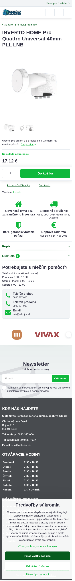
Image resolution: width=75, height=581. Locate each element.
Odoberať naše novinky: (36, 369)
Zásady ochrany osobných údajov (37, 546)
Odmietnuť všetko (37, 566)
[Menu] (68, 12)
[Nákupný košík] (59, 12)
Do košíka (45, 173)
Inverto (17, 192)
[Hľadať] (50, 12)
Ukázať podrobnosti (37, 574)
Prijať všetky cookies (37, 555)
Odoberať (60, 378)
